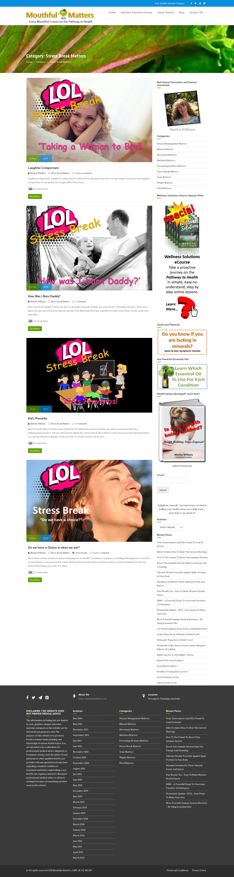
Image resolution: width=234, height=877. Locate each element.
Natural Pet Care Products (170, 660)
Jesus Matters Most (167, 665)
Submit (163, 489)
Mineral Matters (165, 149)
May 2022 (77, 723)
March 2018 (78, 824)
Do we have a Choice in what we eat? (54, 547)
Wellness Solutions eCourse (136, 12)
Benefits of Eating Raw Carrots (172, 671)
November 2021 (80, 729)
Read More (35, 196)
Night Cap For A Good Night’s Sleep (175, 654)
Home (112, 12)
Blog (181, 12)
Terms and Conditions (177, 870)
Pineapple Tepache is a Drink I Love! (175, 639)
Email (161, 475)
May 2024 (77, 718)
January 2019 (79, 813)
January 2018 (79, 829)
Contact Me (196, 12)
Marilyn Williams (38, 173)
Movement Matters (167, 154)
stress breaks (81, 552)
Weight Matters (165, 182)
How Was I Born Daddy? (44, 296)
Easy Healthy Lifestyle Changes (169, 3)
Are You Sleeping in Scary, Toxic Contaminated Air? (182, 628)
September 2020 (81, 762)
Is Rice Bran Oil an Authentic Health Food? (178, 634)
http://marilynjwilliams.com (92, 698)
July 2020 (77, 774)
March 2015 (78, 857)
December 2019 (80, 790)
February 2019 (80, 807)
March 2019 (78, 801)
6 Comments (81, 423)
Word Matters (164, 188)
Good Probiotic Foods (168, 677)
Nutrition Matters (166, 160)
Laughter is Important (43, 168)
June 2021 (77, 746)
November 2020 (80, 751)
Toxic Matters (164, 177)
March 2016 (78, 835)
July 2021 (77, 740)
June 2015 (77, 840)
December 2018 (80, 818)
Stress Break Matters (60, 173)
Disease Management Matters (172, 143)
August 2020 (79, 768)
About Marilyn (165, 12)
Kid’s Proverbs (37, 418)
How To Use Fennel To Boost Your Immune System (182, 557)
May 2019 (77, 796)
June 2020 (77, 779)
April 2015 (78, 852)
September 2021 (81, 735)
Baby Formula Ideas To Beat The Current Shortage (182, 551)
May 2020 (77, 785)
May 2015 (77, 846)
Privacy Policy (199, 870)
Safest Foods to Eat (167, 682)
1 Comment (80, 301)
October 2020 (79, 757)
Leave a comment (83, 173)
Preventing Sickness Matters (171, 165)
